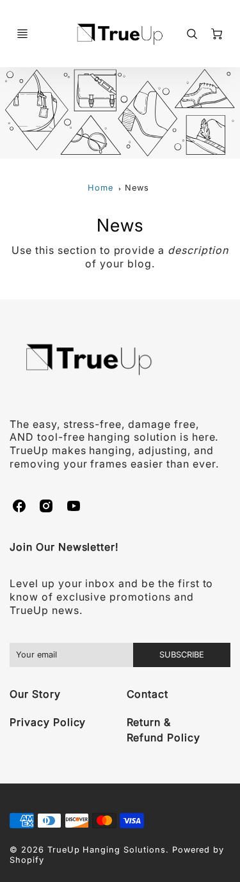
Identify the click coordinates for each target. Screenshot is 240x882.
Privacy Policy (48, 722)
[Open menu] (22, 34)
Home (100, 188)
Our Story (35, 694)
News (137, 188)
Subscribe (181, 654)
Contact (148, 694)
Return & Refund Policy (163, 730)
